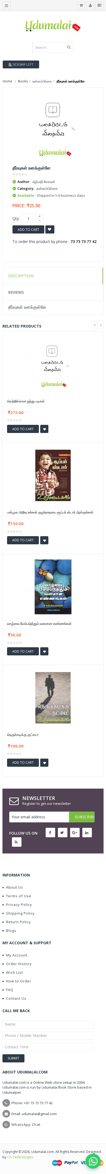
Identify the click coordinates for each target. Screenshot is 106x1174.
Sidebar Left (22, 64)
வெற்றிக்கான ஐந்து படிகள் (26, 401)
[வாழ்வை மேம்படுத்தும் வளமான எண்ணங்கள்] (53, 586)
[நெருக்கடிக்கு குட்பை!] (53, 697)
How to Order (18, 981)
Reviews (16, 292)
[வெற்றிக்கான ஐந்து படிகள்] (53, 363)
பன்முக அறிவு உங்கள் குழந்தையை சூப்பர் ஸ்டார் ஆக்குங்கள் (50, 512)
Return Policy (18, 921)
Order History (19, 963)
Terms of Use (18, 895)
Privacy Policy (19, 904)
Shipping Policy (20, 913)
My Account (16, 955)
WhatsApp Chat (25, 1124)
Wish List (14, 972)
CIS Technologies (20, 1157)
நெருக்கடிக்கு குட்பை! (22, 734)
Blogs (11, 930)
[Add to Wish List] (44, 429)
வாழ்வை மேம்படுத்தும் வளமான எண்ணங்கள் (39, 623)
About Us (14, 887)
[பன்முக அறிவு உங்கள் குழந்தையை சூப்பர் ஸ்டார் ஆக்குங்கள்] (53, 475)
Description (20, 275)
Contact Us (16, 998)
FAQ (9, 989)
